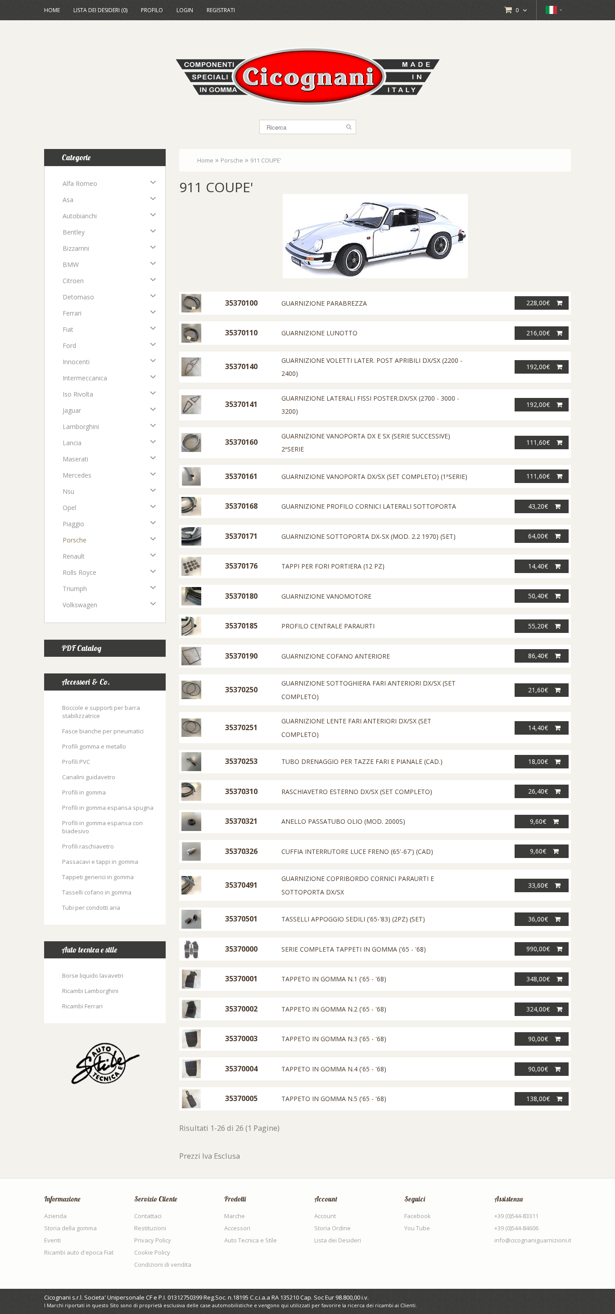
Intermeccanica (85, 378)
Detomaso (78, 297)
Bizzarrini (76, 248)
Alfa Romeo (80, 183)
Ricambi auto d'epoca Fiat (78, 1252)
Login (184, 10)
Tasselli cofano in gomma (96, 892)
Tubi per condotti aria (91, 907)
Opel (69, 507)
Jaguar (72, 410)
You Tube (417, 1228)
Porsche (74, 540)
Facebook (417, 1216)
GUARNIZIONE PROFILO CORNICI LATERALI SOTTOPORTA (368, 506)
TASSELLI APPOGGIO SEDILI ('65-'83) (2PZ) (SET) (353, 919)
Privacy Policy (152, 1240)
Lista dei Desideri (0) (100, 10)
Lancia (72, 442)
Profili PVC (76, 762)
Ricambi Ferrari (82, 1006)
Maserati (75, 459)
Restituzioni (150, 1228)
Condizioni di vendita (162, 1264)
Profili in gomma (84, 792)
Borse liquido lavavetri (92, 975)
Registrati (221, 10)
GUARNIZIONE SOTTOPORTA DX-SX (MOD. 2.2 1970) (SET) (368, 536)
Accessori (237, 1228)
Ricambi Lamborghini (90, 991)
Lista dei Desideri (337, 1240)
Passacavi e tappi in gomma (100, 862)
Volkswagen (80, 605)
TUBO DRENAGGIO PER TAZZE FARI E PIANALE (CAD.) (362, 761)
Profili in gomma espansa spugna (108, 808)
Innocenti (76, 361)
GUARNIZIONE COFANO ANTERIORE (335, 656)
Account (325, 1216)
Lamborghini (81, 426)
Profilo (152, 10)
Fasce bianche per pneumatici (103, 731)
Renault (74, 556)
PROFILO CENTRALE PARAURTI (328, 626)
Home (52, 10)
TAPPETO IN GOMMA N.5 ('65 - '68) (333, 1098)
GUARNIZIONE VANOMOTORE (326, 596)
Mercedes (77, 475)
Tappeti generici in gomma (98, 877)
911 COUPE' (265, 160)
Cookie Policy (152, 1252)
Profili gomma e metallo (94, 746)
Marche (234, 1216)
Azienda (55, 1216)
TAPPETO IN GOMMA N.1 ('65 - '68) (333, 979)
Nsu (68, 491)
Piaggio (73, 523)
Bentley (74, 232)
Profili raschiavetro (88, 846)
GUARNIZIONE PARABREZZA (324, 303)
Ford (69, 345)
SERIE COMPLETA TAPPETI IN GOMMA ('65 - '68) (353, 949)
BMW (71, 264)
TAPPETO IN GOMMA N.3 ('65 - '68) (333, 1038)
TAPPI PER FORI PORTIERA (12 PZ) (332, 566)
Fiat (68, 329)
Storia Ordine (332, 1228)
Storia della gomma (70, 1228)
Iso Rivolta (78, 394)
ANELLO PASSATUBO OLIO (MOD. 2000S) (343, 821)
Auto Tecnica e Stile (250, 1240)
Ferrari (72, 313)
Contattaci (148, 1216)
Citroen (73, 280)
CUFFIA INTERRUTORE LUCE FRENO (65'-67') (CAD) (357, 851)
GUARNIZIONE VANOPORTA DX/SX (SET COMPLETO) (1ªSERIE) (374, 476)
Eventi (52, 1240)
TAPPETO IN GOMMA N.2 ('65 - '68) (333, 1009)
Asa (68, 199)
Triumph (75, 588)
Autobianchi (80, 216)
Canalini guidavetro (88, 777)
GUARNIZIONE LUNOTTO (319, 333)
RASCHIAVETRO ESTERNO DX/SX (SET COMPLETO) (356, 791)
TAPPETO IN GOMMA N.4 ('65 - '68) (333, 1069)
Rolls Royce (79, 572)
